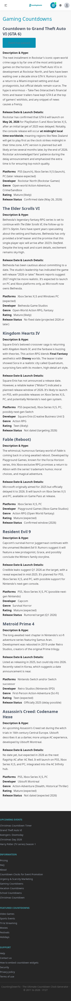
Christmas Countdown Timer (16, 825)
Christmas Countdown (12, 897)
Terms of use (7, 976)
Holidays (4, 937)
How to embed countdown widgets (19, 962)
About (3, 869)
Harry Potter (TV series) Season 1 (18, 844)
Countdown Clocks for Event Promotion (21, 874)
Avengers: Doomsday (11, 834)
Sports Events (7, 918)
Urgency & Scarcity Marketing (16, 879)
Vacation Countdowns (12, 888)
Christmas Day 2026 (11, 839)
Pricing (4, 860)
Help (2, 953)
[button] (5, 5)
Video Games (7, 913)
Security (4, 967)
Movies (4, 927)
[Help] (53, 5)
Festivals (4, 932)
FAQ (2, 865)
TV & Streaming (8, 923)
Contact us (6, 958)
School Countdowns (11, 892)
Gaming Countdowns (11, 883)
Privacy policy (7, 971)
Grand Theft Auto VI (11, 830)
